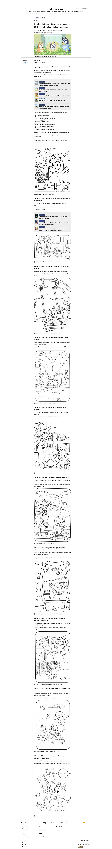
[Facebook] (23, 62)
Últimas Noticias (32, 11)
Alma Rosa (68, 13)
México (38, 11)
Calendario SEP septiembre (79, 13)
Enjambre (62, 13)
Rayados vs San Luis (31, 13)
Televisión (36, 20)
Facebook (58, 829)
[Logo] (56, 9)
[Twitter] (25, 62)
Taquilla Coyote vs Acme (43, 13)
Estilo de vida (54, 11)
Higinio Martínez (55, 13)
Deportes (59, 11)
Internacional (43, 11)
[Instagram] (25, 823)
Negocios (64, 11)
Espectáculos (76, 11)
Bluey (42, 70)
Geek (81, 11)
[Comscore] (87, 822)
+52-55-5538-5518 (43, 829)
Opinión (48, 11)
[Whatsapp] (28, 62)
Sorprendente (70, 11)
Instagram (58, 832)
